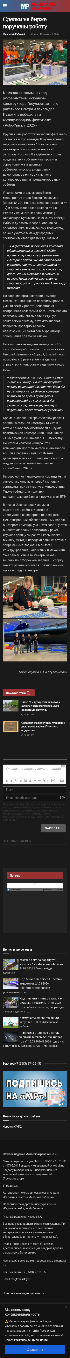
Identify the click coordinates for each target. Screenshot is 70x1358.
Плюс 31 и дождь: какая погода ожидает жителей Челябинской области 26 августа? (40, 705)
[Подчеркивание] (16, 780)
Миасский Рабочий (14, 34)
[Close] (66, 1306)
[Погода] (14, 889)
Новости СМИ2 (12, 1126)
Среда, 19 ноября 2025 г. (45, 34)
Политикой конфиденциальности (26, 1340)
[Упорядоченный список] (25, 780)
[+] (53, 780)
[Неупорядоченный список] (30, 780)
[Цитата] (34, 780)
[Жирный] (6, 780)
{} (48, 780)
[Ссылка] (44, 780)
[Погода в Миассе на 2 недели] (52, 889)
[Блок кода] (39, 780)
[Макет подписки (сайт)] (35, 1088)
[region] (35, 1330)
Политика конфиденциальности (23, 1293)
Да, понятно (35, 1349)
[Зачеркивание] (20, 780)
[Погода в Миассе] (35, 885)
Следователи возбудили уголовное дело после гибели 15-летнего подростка (43, 726)
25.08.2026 (28, 715)
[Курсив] (11, 780)
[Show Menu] (5, 6)
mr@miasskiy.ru (20, 1279)
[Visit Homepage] (37, 6)
